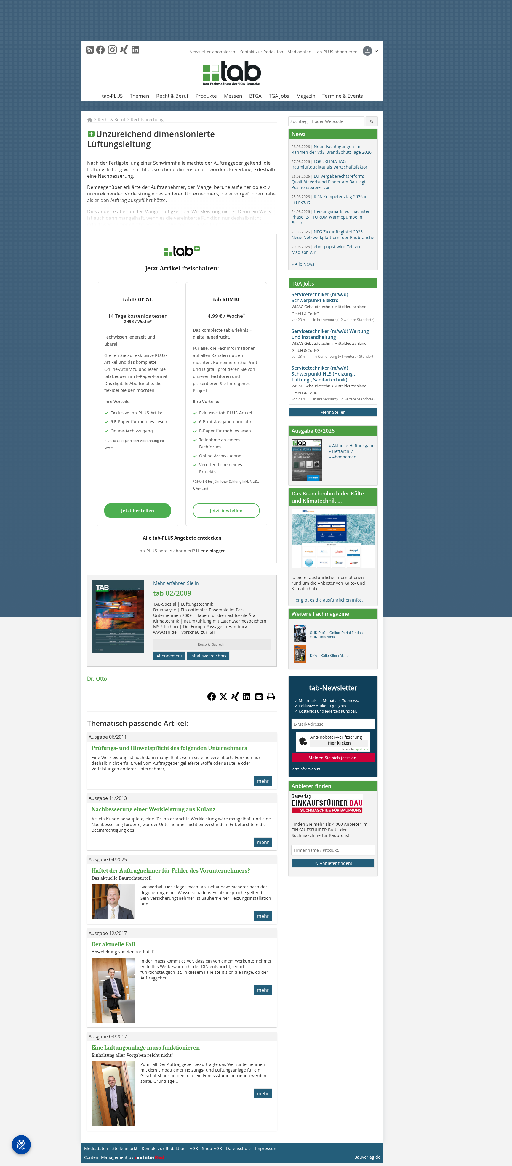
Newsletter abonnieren (212, 51)
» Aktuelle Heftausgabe (352, 445)
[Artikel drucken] (271, 696)
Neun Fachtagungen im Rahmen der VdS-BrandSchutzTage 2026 (332, 149)
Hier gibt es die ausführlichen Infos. (327, 600)
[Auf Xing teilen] (235, 699)
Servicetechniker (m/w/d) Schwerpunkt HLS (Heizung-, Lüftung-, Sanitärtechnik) (323, 374)
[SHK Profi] (301, 635)
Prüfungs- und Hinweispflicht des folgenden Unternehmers (169, 748)
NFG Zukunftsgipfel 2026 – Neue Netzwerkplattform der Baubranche (333, 234)
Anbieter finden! (335, 863)
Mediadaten (299, 51)
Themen (139, 95)
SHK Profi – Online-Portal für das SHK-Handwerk (336, 635)
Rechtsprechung (147, 119)
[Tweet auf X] (223, 699)
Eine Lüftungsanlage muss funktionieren (146, 1047)
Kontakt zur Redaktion (261, 51)
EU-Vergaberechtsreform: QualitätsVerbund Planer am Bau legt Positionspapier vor (329, 181)
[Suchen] (371, 121)
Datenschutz (238, 1148)
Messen (233, 95)
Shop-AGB (212, 1148)
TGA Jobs (279, 95)
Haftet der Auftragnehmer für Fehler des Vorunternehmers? (171, 870)
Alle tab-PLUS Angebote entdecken (182, 538)
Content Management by (109, 1157)
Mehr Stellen (333, 412)
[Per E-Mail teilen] (259, 696)
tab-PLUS (112, 95)
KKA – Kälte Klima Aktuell (330, 656)
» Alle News (303, 264)
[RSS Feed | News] (90, 50)
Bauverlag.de (367, 1157)
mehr (263, 781)
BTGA (255, 95)
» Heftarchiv (341, 451)
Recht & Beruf (172, 95)
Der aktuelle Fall (113, 944)
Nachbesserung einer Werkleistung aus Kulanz (153, 809)
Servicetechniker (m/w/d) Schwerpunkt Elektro (320, 297)
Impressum (266, 1148)
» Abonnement (343, 457)
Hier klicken (339, 743)
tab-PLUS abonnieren (337, 51)
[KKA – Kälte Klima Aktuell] (301, 655)
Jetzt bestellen (137, 511)
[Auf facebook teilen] (211, 699)
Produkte (206, 95)
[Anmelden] (370, 51)
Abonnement (169, 656)
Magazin (305, 95)
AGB (194, 1148)
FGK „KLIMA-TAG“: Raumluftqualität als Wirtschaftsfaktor (329, 164)
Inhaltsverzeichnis (208, 656)
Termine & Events (342, 95)
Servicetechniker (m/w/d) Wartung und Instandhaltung (330, 334)
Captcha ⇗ (355, 749)
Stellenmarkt (124, 1148)
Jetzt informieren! (306, 768)
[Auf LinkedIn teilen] (247, 699)
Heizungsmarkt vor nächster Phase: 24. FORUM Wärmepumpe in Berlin (331, 216)
